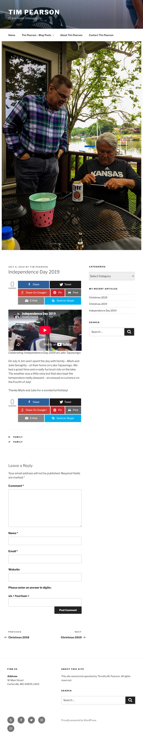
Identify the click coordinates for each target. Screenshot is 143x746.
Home (11, 35)
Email (13, 551)
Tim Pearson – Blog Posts (36, 35)
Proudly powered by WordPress (78, 720)
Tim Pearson (34, 12)
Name (13, 533)
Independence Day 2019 (102, 310)
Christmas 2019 (98, 303)
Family (18, 437)
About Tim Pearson (71, 35)
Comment (16, 485)
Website (14, 569)
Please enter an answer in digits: (29, 587)
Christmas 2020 (98, 297)
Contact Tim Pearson (101, 35)
